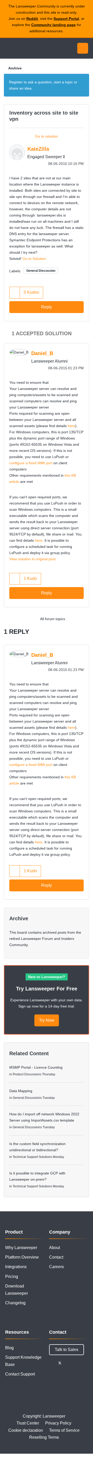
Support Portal (66, 19)
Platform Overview (22, 1257)
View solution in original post (32, 559)
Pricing (11, 1276)
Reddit (32, 19)
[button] (15, 292)
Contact (56, 1257)
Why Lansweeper (21, 1247)
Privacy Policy (58, 1423)
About (54, 1247)
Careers (56, 1267)
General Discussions (27, 1098)
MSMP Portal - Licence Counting (36, 1067)
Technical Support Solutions (32, 1157)
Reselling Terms (44, 1437)
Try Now (46, 1020)
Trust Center (28, 1423)
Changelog (15, 1303)
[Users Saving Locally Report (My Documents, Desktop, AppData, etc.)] (73, 619)
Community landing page (53, 25)
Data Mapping (20, 1091)
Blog (9, 1348)
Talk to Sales (66, 1349)
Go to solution (46, 136)
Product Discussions (27, 1074)
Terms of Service (64, 1430)
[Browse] (8, 48)
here (71, 426)
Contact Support (20, 1374)
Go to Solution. (34, 259)
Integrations (16, 1267)
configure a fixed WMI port (30, 463)
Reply (46, 307)
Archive (15, 68)
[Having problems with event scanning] (84, 619)
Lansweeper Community (28, 48)
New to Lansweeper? (46, 977)
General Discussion (40, 271)
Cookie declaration (25, 1430)
